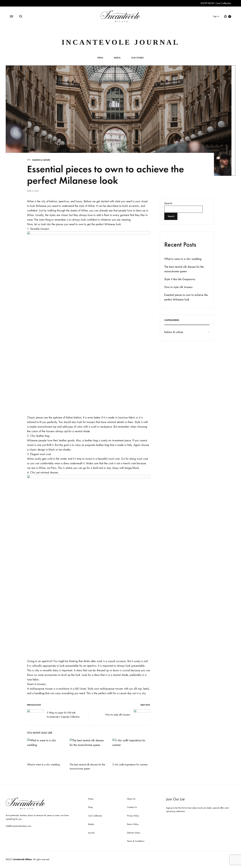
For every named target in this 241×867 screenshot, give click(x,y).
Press (100, 58)
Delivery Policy (133, 832)
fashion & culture (41, 160)
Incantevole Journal (120, 42)
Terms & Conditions (135, 841)
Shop (90, 807)
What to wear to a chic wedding (43, 764)
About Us (131, 798)
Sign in (216, 16)
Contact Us (132, 807)
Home (90, 798)
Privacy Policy (133, 815)
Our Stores (137, 58)
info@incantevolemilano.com (18, 826)
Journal (91, 832)
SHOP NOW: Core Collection (216, 3)
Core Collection (95, 815)
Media (117, 58)
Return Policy (133, 824)
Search (168, 203)
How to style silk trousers (117, 714)
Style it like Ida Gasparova (179, 279)
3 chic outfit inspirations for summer (130, 764)
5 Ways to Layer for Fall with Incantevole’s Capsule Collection (63, 714)
